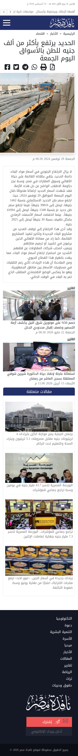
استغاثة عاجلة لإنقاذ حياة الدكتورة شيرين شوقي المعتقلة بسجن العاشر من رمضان (41, 376)
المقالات (66, 658)
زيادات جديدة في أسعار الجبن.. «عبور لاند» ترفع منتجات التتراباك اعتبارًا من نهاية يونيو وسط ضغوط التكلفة (40, 583)
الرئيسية (69, 34)
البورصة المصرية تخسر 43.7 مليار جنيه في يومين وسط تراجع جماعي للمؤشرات (40, 487)
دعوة (68, 625)
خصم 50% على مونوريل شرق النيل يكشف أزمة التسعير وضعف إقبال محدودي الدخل (43, 325)
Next (10, 11)
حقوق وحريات (62, 685)
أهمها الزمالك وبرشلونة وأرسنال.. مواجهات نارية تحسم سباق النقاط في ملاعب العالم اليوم (41, 12)
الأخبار (54, 34)
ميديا (68, 645)
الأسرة (67, 638)
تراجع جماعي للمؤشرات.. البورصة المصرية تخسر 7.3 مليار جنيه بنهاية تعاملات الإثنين (40, 534)
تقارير (68, 665)
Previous (4, 11)
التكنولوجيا (64, 618)
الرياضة (67, 672)
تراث (69, 678)
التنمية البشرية (61, 632)
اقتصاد (40, 34)
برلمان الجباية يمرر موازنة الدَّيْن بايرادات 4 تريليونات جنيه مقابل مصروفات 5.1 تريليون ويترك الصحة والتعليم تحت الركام (39, 439)
